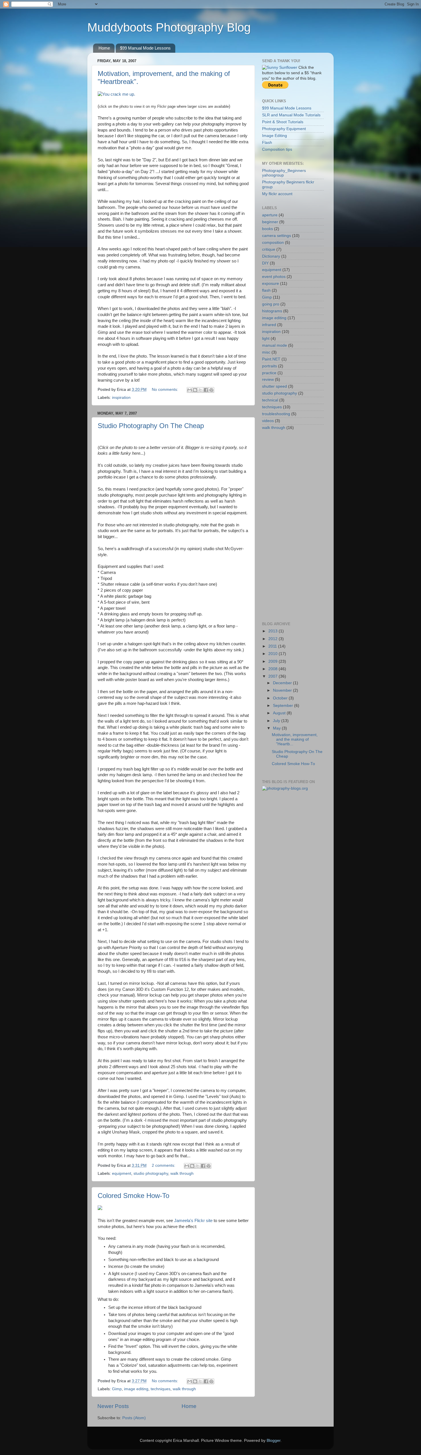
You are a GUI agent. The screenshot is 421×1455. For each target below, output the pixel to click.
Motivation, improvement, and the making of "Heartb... (295, 739)
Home (104, 48)
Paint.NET (271, 359)
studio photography (150, 1173)
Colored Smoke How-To (133, 1195)
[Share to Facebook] (206, 390)
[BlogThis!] (195, 390)
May (277, 728)
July (277, 721)
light (265, 338)
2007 (273, 676)
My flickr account (277, 194)
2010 (273, 654)
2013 (273, 631)
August (280, 713)
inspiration (121, 397)
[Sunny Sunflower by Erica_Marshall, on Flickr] (279, 67)
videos (268, 421)
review (268, 379)
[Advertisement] (285, 526)
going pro (270, 304)
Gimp (117, 1389)
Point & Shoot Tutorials (282, 122)
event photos (274, 276)
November (283, 690)
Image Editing (274, 136)
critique (268, 249)
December (283, 683)
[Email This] (189, 390)
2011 (273, 646)
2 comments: (164, 1165)
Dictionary (271, 256)
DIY (265, 263)
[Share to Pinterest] (211, 390)
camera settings (276, 236)
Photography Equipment (284, 129)
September (283, 705)
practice (269, 373)
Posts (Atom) (134, 1418)
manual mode (274, 345)
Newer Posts (113, 1406)
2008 (273, 669)
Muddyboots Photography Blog (169, 27)
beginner (270, 222)
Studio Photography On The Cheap (151, 426)
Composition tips (277, 149)
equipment (121, 1173)
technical (270, 400)
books (267, 229)
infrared (269, 325)
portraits (269, 366)
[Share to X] (200, 390)
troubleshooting (276, 414)
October (281, 698)
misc (266, 352)
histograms (272, 311)
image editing (136, 1389)
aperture (270, 215)
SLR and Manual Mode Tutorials (291, 115)
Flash (267, 142)
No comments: (165, 389)
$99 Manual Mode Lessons (145, 48)
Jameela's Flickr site (193, 1220)
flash (266, 290)
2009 (273, 661)
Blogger (273, 1440)
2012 (273, 639)
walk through (182, 1173)
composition (273, 242)
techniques (160, 1389)
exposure (270, 283)
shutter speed (274, 386)
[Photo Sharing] (116, 94)
